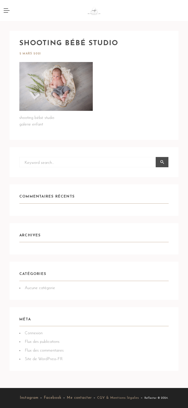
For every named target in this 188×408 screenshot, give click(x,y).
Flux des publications (42, 342)
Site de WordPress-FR (44, 359)
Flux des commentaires (44, 350)
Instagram (29, 398)
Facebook (52, 398)
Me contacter (79, 398)
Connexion (34, 333)
